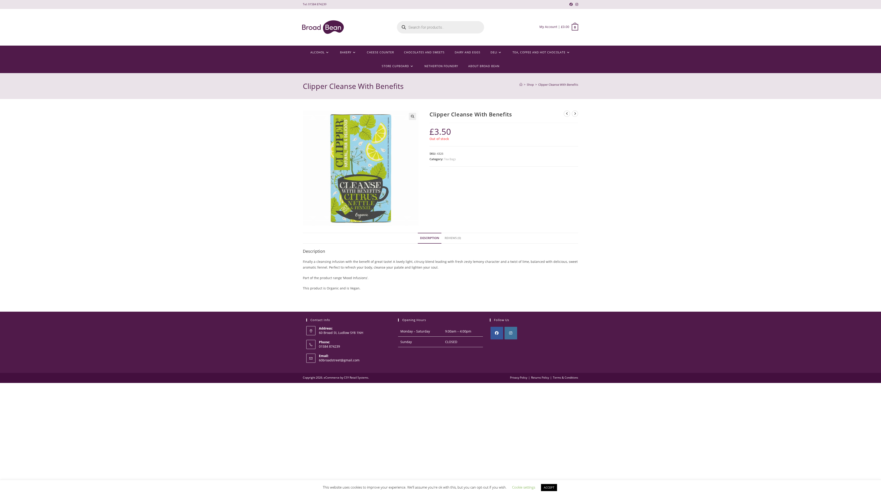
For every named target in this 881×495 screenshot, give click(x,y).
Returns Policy (540, 378)
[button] (412, 116)
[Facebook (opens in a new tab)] (571, 4)
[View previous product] (567, 113)
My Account (548, 27)
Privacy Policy (518, 378)
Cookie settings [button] (523, 487)
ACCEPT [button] (549, 487)
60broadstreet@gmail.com (339, 360)
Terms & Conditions (565, 378)
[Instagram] (511, 333)
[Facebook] (497, 333)
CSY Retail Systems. (356, 378)
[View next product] (575, 113)
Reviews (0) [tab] (453, 238)
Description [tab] (429, 238)
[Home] (520, 84)
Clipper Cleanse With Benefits (558, 84)
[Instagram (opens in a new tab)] (576, 4)
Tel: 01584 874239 (314, 4)
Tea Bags (450, 159)
